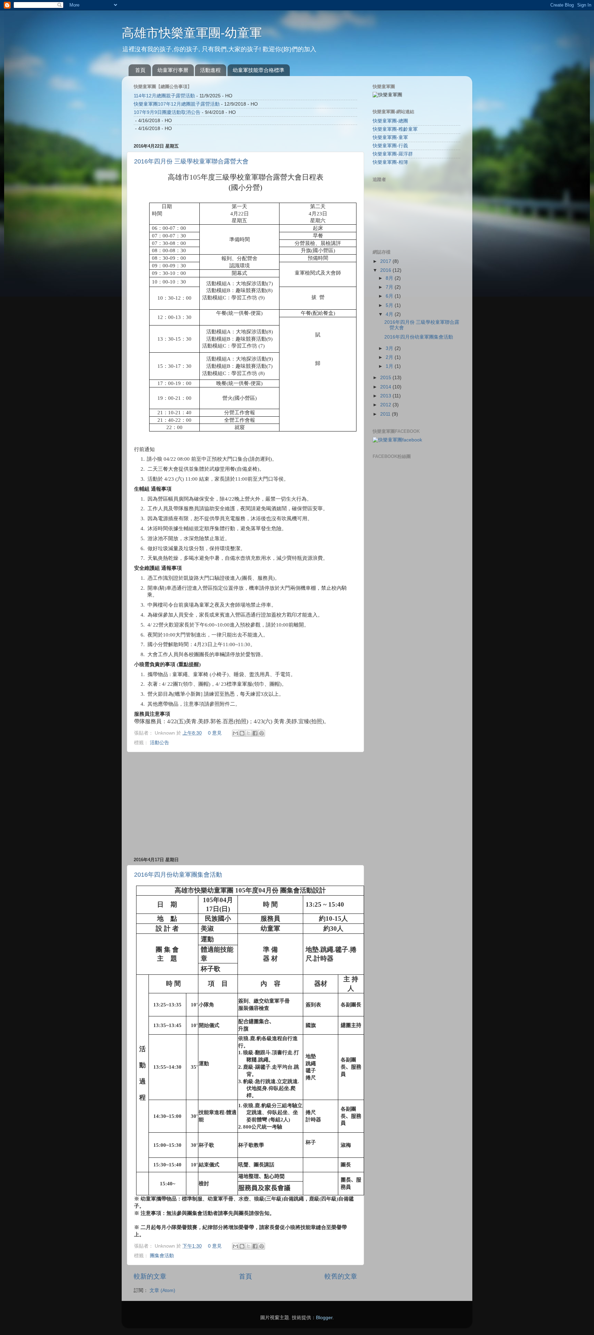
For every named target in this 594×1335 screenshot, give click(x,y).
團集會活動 (162, 1255)
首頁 (140, 70)
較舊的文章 (340, 1276)
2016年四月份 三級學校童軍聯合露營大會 (191, 161)
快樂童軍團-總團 (390, 121)
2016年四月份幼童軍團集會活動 (178, 874)
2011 (386, 414)
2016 (386, 270)
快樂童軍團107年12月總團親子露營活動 (177, 104)
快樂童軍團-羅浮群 (393, 154)
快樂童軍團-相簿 (390, 162)
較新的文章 (150, 1276)
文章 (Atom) (162, 1290)
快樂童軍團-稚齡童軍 (395, 129)
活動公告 (159, 742)
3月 (390, 348)
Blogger (324, 1317)
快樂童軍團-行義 (390, 145)
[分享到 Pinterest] (261, 733)
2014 (386, 386)
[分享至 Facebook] (255, 733)
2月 (390, 357)
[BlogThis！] (242, 733)
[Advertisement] (245, 804)
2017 (386, 261)
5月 (390, 305)
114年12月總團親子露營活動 (164, 95)
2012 (386, 404)
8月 (390, 278)
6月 (390, 296)
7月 (390, 287)
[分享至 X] (248, 733)
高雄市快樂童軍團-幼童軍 (192, 33)
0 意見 (215, 733)
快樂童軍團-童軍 (390, 137)
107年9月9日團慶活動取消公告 (167, 112)
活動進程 (210, 70)
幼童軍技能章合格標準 (258, 70)
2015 (386, 377)
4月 (390, 314)
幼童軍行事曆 (172, 70)
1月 (390, 366)
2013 (386, 395)
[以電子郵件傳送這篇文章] (235, 733)
